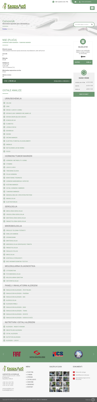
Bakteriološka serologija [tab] (16, 218)
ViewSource (44, 399)
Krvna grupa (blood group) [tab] (16, 117)
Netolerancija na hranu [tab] (15, 148)
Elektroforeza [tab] (11, 202)
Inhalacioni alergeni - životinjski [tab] (18, 290)
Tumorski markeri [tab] (12, 191)
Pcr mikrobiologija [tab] (13, 274)
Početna (4, 29)
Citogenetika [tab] (11, 270)
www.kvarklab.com (8, 388)
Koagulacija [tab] (11, 120)
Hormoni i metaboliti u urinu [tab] (16, 160)
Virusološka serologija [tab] (15, 214)
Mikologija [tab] (10, 254)
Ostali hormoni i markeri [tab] (15, 188)
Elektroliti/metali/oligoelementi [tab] (18, 141)
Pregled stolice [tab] (12, 251)
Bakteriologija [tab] (11, 241)
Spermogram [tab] (11, 237)
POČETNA (30, 372)
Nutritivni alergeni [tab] (13, 337)
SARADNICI (30, 384)
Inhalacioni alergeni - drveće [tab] (17, 314)
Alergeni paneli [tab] (12, 304)
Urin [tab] (7, 106)
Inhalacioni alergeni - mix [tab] (15, 297)
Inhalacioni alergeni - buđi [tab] (16, 307)
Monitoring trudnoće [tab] (14, 178)
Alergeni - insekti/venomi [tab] (15, 327)
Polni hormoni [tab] (11, 174)
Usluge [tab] (8, 103)
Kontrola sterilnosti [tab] (14, 258)
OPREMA (30, 377)
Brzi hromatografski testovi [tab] (17, 261)
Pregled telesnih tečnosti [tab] (16, 230)
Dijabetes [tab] (9, 124)
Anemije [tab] (9, 144)
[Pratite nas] (93, 399)
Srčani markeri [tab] (11, 137)
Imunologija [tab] (10, 198)
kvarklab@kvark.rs (7, 390)
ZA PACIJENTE (31, 379)
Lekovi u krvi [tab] (11, 167)
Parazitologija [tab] (12, 248)
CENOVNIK (30, 382)
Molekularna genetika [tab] (14, 277)
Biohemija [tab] (9, 131)
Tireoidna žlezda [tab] (12, 171)
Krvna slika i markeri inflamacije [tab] (18, 113)
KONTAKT (30, 387)
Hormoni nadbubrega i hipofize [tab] (17, 181)
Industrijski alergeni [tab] (14, 330)
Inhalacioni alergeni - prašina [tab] (17, 293)
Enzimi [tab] (8, 134)
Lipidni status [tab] (11, 127)
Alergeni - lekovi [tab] (12, 340)
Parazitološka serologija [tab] (16, 221)
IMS (38, 399)
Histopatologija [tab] (12, 281)
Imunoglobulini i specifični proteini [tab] (19, 195)
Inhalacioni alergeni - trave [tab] (16, 311)
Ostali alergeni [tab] (12, 333)
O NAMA (29, 374)
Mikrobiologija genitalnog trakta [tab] (19, 244)
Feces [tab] (8, 151)
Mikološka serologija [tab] (14, 211)
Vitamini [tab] (9, 164)
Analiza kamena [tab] (12, 234)
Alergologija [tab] (11, 300)
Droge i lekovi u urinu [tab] (14, 110)
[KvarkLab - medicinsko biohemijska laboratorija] (14, 6)
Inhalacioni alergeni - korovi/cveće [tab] (19, 318)
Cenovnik (10, 29)
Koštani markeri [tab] (12, 185)
